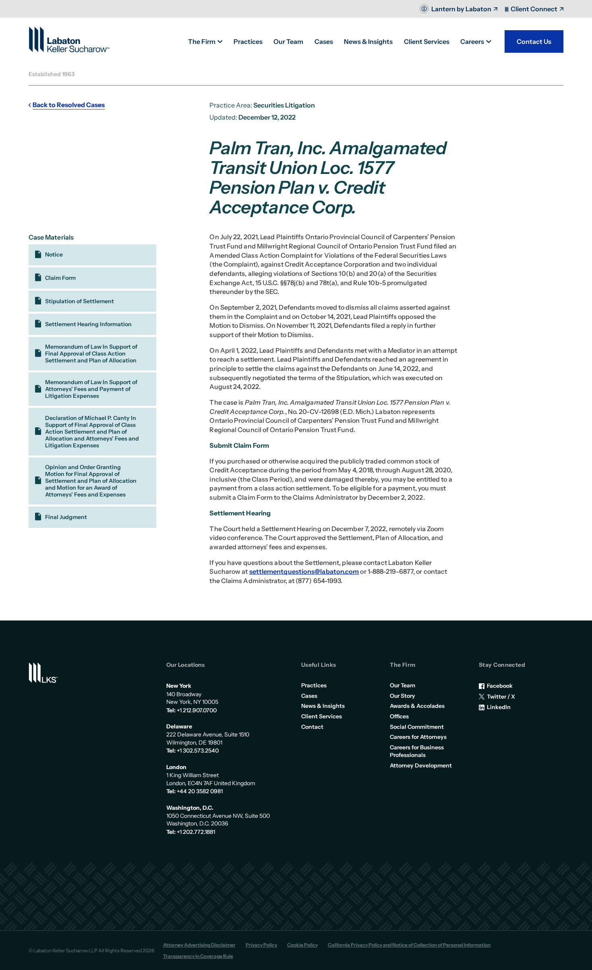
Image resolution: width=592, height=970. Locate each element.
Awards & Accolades (417, 705)
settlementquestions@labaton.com (304, 571)
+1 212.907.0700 (197, 710)
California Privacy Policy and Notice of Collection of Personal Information (409, 945)
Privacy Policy (261, 945)
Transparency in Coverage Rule (198, 956)
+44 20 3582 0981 (200, 791)
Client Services (321, 716)
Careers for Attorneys (418, 736)
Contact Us (534, 41)
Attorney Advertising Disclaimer (199, 945)
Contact (312, 726)
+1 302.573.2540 (198, 750)
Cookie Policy (302, 945)
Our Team (402, 685)
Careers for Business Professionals (417, 751)
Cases (309, 695)
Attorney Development (421, 765)
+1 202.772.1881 (196, 832)
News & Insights (323, 705)
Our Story (402, 695)
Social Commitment (417, 726)
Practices (314, 685)
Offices (399, 716)
